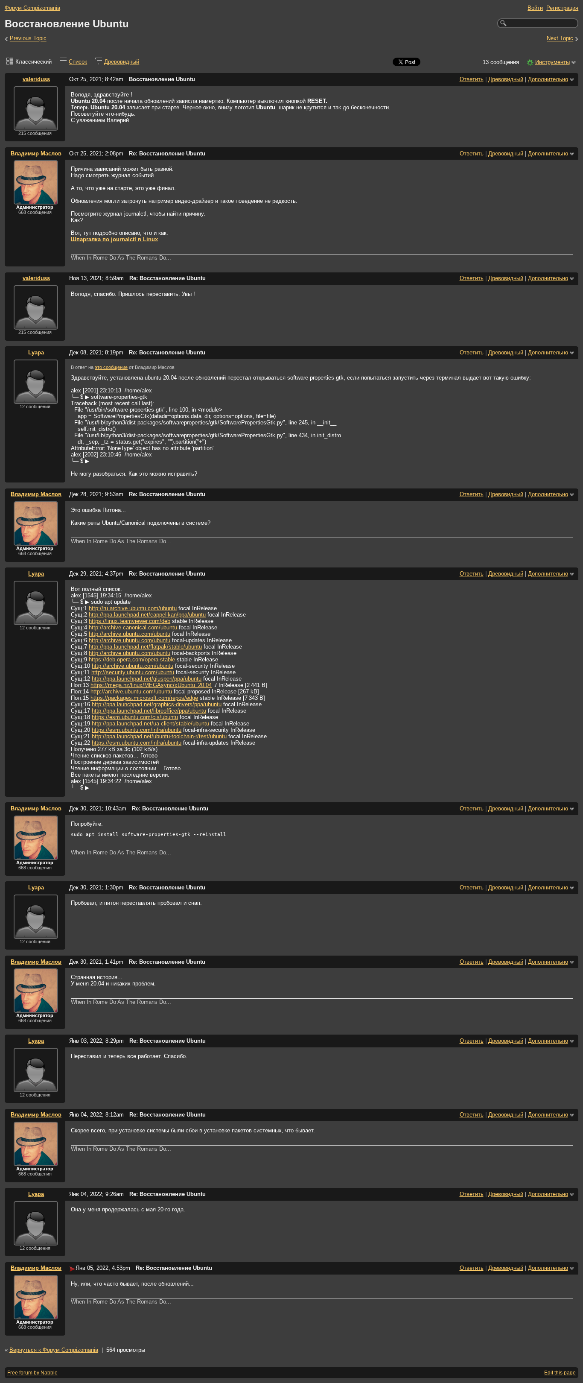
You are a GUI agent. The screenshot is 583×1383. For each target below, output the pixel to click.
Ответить (472, 79)
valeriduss (36, 79)
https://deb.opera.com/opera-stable (132, 659)
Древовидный (121, 61)
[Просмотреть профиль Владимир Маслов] (36, 199)
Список (78, 61)
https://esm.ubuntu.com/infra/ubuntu (136, 730)
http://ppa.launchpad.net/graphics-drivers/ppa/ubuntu (157, 704)
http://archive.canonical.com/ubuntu (133, 627)
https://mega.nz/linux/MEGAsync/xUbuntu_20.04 (151, 685)
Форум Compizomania (32, 8)
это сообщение (111, 367)
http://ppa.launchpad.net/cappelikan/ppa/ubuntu (147, 614)
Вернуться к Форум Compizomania (53, 1350)
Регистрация (562, 8)
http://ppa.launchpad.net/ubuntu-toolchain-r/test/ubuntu (159, 736)
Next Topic (560, 38)
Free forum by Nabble (32, 1373)
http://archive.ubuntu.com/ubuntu (129, 634)
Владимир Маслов (36, 153)
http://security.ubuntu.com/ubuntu (132, 672)
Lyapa (36, 352)
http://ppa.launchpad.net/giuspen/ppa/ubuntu (146, 678)
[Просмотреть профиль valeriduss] (36, 125)
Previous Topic (28, 38)
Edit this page (560, 1373)
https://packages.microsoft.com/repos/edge (144, 698)
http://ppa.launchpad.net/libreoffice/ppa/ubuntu (149, 711)
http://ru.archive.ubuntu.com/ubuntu (133, 608)
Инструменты (552, 62)
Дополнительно (548, 79)
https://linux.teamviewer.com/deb (129, 621)
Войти (535, 8)
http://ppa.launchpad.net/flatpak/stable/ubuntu (145, 646)
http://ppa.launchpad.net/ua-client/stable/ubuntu (150, 723)
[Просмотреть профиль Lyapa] (36, 398)
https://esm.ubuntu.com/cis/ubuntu (135, 717)
